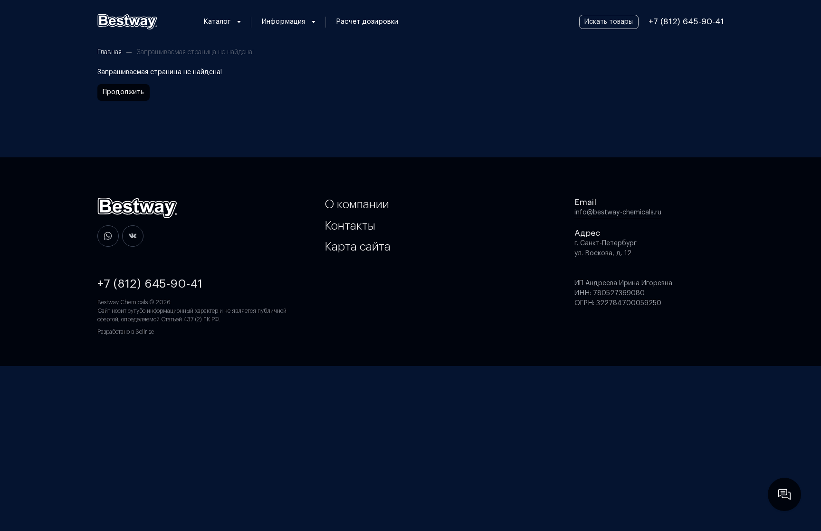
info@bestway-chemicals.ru (617, 212)
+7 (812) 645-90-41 (686, 22)
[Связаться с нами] (784, 494)
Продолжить (123, 92)
